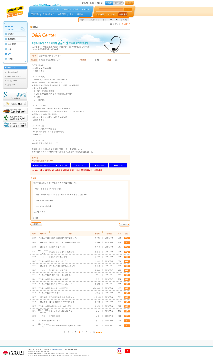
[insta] (119, 353)
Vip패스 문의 (55, 293)
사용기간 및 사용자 (57, 247)
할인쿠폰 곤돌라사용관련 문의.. (62, 252)
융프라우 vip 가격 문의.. (59, 288)
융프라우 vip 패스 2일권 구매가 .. (62, 284)
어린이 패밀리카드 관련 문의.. (61, 275)
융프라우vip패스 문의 (58, 257)
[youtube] (127, 353)
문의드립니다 (55, 316)
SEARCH (128, 9)
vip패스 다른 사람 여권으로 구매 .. (63, 266)
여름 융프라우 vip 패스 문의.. (61, 306)
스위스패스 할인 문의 (58, 270)
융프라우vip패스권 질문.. (59, 279)
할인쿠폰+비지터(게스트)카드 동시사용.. (66, 325)
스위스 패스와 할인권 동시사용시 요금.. (65, 242)
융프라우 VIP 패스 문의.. (59, 261)
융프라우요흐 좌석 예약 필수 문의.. (63, 238)
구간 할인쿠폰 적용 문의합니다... (62, 297)
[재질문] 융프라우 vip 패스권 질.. (62, 302)
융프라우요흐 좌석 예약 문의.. (61, 311)
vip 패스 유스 (55, 321)
